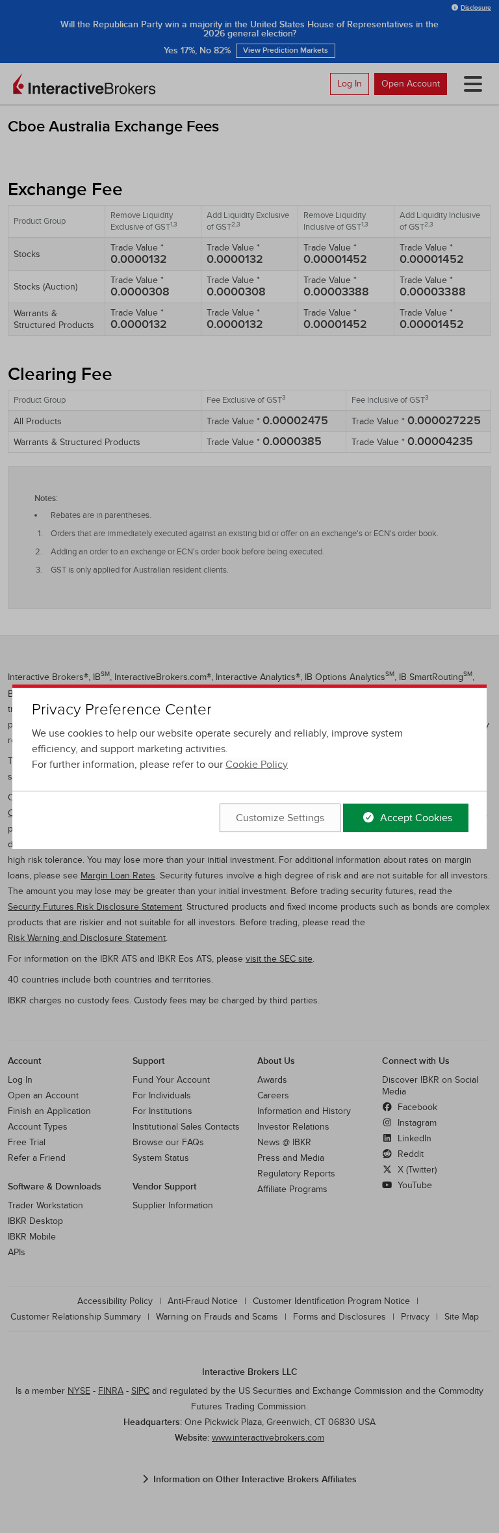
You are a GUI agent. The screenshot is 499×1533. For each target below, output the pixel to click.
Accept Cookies (414, 817)
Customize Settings (280, 817)
